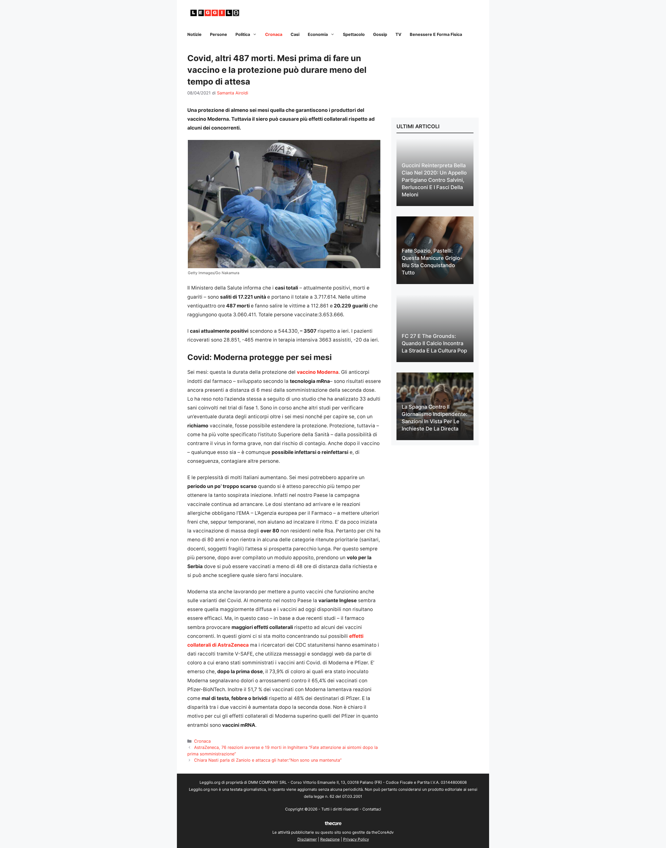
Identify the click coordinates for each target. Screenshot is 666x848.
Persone (218, 34)
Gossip (380, 34)
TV (398, 34)
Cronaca (273, 34)
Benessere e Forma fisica (436, 34)
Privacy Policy (356, 839)
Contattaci (371, 809)
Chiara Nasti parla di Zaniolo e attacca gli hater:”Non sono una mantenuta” (268, 760)
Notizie (194, 34)
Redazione (330, 839)
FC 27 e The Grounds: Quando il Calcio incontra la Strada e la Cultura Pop (434, 343)
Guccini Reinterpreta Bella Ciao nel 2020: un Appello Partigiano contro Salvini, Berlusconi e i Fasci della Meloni (434, 180)
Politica (242, 34)
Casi (295, 34)
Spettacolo (354, 34)
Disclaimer (307, 839)
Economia (318, 34)
